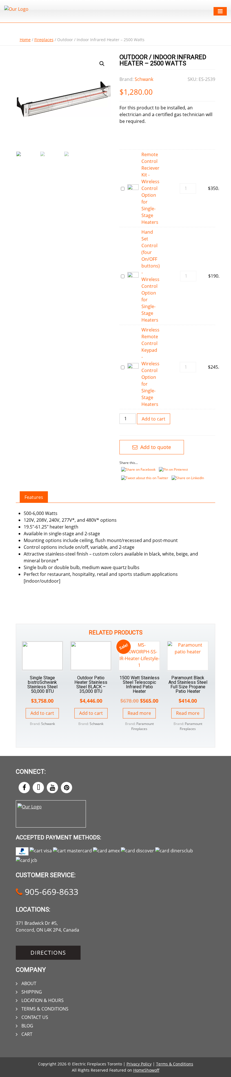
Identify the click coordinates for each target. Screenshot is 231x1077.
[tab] (34, 497)
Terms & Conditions (44, 1009)
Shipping (31, 992)
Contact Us (34, 1017)
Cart (26, 1034)
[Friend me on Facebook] (24, 787)
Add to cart (153, 419)
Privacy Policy (139, 1064)
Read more (139, 713)
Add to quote (155, 447)
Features (34, 497)
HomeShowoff (146, 1070)
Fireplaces (44, 39)
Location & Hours (42, 1000)
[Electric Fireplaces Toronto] (16, 9)
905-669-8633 (50, 891)
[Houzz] (38, 787)
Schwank (144, 79)
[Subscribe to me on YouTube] (52, 787)
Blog (27, 1026)
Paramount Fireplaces (142, 726)
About (28, 983)
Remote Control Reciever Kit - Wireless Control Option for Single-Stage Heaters (150, 188)
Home (25, 39)
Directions (48, 952)
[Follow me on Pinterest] (66, 787)
